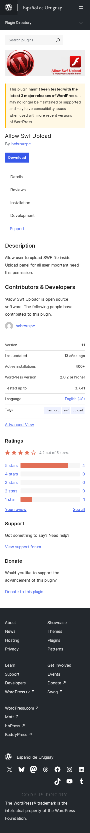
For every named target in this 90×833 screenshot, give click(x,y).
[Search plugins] (58, 40)
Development (22, 215)
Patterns (55, 649)
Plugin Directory (18, 22)
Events (54, 674)
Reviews (18, 189)
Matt (12, 716)
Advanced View (19, 424)
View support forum (23, 546)
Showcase (57, 622)
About (10, 622)
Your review (15, 509)
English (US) (75, 399)
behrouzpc (21, 143)
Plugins (54, 640)
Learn (10, 665)
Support (17, 228)
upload (78, 410)
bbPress (15, 725)
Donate (57, 682)
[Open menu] (82, 7)
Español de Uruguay (35, 757)
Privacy (12, 649)
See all (79, 509)
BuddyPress (18, 734)
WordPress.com (22, 708)
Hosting (12, 640)
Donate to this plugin (24, 591)
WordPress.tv (20, 691)
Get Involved (60, 665)
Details (16, 176)
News (10, 631)
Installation (20, 202)
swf (66, 410)
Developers (15, 682)
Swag (55, 691)
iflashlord (53, 410)
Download (17, 157)
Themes (55, 631)
